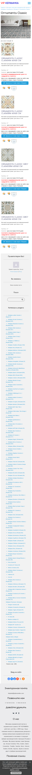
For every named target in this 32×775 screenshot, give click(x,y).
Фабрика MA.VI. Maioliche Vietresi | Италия (16, 590)
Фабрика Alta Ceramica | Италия (13, 580)
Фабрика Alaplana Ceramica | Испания (14, 454)
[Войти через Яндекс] (17, 679)
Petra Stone (12, 562)
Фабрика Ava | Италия (15, 348)
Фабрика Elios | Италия (15, 548)
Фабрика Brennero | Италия (16, 499)
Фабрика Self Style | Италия (16, 428)
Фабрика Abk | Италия (15, 375)
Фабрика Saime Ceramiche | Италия (14, 385)
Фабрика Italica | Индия (12, 637)
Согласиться (16, 773)
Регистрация (14, 271)
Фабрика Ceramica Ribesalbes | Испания (15, 633)
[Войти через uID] (9, 679)
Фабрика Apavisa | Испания (16, 404)
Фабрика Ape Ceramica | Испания (13, 431)
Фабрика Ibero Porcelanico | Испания (14, 425)
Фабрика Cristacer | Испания (16, 627)
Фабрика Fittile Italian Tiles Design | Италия (16, 412)
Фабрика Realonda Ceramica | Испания (14, 324)
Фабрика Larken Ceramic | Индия (13, 316)
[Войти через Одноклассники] (23, 679)
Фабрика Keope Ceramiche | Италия (14, 554)
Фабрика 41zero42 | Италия (16, 462)
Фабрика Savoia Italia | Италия (13, 458)
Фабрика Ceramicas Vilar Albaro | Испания (15, 496)
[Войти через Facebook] (14, 679)
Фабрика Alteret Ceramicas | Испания (14, 571)
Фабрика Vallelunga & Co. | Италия (14, 394)
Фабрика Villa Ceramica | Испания (13, 329)
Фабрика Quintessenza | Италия (13, 420)
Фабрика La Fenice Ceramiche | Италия (15, 644)
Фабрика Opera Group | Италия (13, 337)
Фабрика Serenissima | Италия (17, 535)
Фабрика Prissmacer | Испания (14, 602)
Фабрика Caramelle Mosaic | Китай (14, 640)
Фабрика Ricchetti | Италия (16, 473)
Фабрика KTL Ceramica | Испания (13, 511)
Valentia (11, 574)
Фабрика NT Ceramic (14, 625)
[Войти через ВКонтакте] (11, 679)
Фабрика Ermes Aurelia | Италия (13, 503)
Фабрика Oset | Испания (15, 515)
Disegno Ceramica (13, 605)
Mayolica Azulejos (13, 619)
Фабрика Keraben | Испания (16, 587)
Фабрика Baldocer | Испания (17, 350)
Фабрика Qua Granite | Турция (16, 630)
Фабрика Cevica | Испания (16, 546)
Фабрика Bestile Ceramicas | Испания (14, 365)
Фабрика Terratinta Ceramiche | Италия (15, 613)
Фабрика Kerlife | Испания (15, 655)
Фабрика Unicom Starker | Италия (13, 449)
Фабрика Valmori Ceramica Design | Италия (16, 465)
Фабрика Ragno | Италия (15, 439)
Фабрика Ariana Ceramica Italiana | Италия (16, 522)
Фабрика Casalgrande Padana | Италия (15, 526)
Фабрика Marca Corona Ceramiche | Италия (16, 598)
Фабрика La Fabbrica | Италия (12, 341)
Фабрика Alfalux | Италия (16, 446)
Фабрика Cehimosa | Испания (17, 584)
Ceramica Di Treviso (14, 565)
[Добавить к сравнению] (14, 88)
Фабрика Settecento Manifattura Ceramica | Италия (15, 369)
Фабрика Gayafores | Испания (17, 538)
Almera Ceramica (13, 568)
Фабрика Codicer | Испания (16, 378)
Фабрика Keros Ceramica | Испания (14, 443)
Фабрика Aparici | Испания (16, 372)
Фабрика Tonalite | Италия (16, 345)
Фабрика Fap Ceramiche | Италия (13, 491)
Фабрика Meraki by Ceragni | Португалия (14, 658)
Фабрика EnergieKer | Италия (16, 361)
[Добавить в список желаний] (9, 88)
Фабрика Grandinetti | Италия (17, 530)
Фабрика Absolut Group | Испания (13, 381)
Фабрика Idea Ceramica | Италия (13, 651)
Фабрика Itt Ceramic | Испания (12, 436)
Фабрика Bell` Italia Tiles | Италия (13, 408)
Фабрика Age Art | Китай (15, 662)
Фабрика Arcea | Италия (15, 533)
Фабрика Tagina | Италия (15, 610)
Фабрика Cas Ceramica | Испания (13, 518)
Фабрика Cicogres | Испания (16, 402)
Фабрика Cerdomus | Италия (16, 551)
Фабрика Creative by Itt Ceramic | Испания (15, 594)
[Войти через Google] (20, 679)
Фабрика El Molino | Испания (16, 543)
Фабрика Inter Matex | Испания (12, 416)
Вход (20, 271)
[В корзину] (4, 88)
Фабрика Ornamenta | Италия (16, 607)
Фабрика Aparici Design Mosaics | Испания (15, 559)
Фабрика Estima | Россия (15, 622)
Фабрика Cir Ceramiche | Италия (13, 487)
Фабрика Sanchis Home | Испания (13, 358)
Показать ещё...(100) (11, 664)
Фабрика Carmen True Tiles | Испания (14, 469)
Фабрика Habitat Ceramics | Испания (14, 398)
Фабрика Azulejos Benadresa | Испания (14, 479)
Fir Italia (11, 617)
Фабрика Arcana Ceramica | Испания (14, 320)
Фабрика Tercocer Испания (16, 475)
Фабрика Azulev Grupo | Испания (13, 333)
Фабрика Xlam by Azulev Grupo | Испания (15, 507)
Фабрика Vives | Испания (15, 648)
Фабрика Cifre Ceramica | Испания (13, 353)
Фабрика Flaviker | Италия (16, 541)
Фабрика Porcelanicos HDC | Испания (14, 483)
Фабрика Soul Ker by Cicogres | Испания (15, 390)
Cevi (10, 577)
